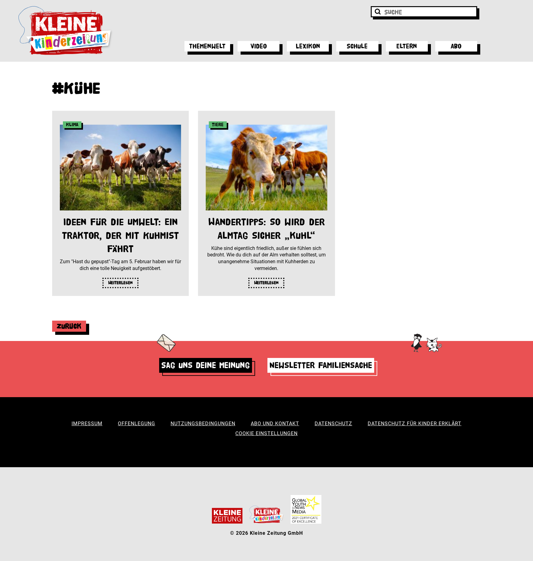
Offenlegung (136, 423)
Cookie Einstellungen (266, 433)
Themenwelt (207, 46)
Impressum (87, 423)
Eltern (406, 46)
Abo (456, 46)
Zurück (69, 326)
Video (258, 46)
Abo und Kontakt (275, 423)
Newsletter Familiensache (321, 365)
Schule (357, 46)
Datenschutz (333, 423)
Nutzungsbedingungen (203, 423)
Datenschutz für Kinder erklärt (414, 423)
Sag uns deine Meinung (205, 365)
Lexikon (308, 46)
